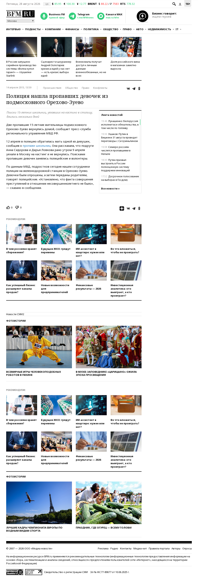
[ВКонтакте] (128, 88)
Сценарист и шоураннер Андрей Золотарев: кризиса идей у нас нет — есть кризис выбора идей (56, 68)
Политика (91, 29)
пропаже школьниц (37, 145)
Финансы (72, 29)
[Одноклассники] (139, 88)
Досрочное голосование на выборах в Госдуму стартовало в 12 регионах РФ (120, 180)
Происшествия (52, 87)
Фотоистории (16, 320)
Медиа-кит (140, 548)
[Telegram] (133, 88)
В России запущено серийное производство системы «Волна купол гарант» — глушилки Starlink (21, 68)
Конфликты (100, 87)
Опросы (187, 548)
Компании (53, 29)
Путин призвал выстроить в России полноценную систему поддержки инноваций (115, 165)
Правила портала (159, 548)
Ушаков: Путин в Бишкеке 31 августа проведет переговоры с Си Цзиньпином (119, 137)
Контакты (125, 548)
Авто (139, 29)
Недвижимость (159, 29)
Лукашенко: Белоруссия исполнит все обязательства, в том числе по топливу (120, 124)
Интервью (13, 29)
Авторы (176, 548)
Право (127, 29)
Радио (114, 548)
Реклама (103, 548)
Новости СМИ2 (15, 314)
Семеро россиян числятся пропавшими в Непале (116, 150)
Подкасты (33, 29)
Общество (110, 29)
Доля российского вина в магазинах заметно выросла (125, 65)
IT (177, 29)
